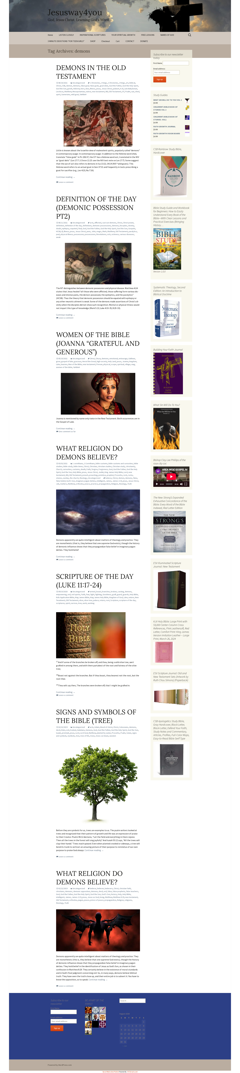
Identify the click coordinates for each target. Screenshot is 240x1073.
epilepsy (65, 228)
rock (125, 475)
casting (121, 591)
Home (50, 35)
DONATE (144, 41)
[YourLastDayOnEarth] (88, 1031)
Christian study (119, 466)
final (80, 228)
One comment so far (67, 431)
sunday (66, 478)
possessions (90, 234)
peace (87, 484)
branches (106, 591)
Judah (101, 472)
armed (92, 591)
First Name (157, 63)
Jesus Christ (107, 88)
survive (74, 603)
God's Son (70, 481)
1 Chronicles (95, 83)
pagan (80, 900)
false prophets (119, 891)
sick (109, 234)
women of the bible (64, 367)
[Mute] (181, 484)
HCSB (58, 231)
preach (85, 475)
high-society (102, 361)
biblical (132, 83)
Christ (58, 85)
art (127, 83)
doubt (58, 228)
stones (59, 478)
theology (83, 478)
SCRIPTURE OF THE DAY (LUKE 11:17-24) (94, 580)
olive (81, 600)
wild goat (75, 94)
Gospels (131, 228)
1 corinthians (77, 463)
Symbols (71, 736)
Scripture (114, 600)
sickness (115, 234)
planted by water (104, 733)
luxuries (64, 364)
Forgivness (103, 469)
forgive (95, 469)
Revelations (101, 234)
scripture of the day (127, 600)
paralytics (133, 231)
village (127, 364)
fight (92, 594)
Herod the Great (89, 361)
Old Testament (115, 91)
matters (63, 484)
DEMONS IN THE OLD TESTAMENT (91, 71)
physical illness (67, 234)
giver (58, 361)
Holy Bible (77, 472)
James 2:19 (117, 481)
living (102, 897)
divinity (131, 225)
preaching (93, 475)
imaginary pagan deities (86, 481)
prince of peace (96, 900)
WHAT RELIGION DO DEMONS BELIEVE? (89, 452)
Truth (130, 484)
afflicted (97, 222)
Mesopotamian (78, 91)
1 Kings (104, 83)
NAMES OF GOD (167, 35)
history (114, 894)
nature (131, 597)
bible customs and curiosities (120, 463)
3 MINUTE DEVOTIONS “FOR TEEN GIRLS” (66, 41)
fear (87, 594)
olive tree (88, 600)
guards (126, 594)
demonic (68, 891)
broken (114, 591)
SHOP (92, 41)
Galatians (81, 730)
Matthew (68, 91)
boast (98, 591)
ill (62, 231)
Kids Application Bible (65, 597)
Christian (93, 466)
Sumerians (65, 94)
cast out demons (109, 222)
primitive (102, 475)
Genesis (89, 730)
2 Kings (122, 83)
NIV (107, 91)
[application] (171, 477)
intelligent (101, 481)
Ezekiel (73, 730)
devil (58, 730)
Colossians (123, 727)
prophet (110, 475)
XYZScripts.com (132, 1072)
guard (119, 594)
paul (58, 234)
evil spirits (76, 594)
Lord (126, 472)
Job (57, 484)
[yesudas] (95, 1010)
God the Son (61, 88)
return (102, 600)
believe (108, 478)
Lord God (84, 733)
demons (76, 85)
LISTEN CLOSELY (66, 35)
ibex (87, 88)
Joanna (125, 361)
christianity (130, 466)
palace (96, 600)
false (135, 478)
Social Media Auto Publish (110, 1072)
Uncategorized (78, 83)
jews (89, 231)
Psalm (127, 91)
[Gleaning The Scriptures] (88, 1024)
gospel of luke (67, 361)
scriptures (60, 603)
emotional (113, 358)
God (84, 228)
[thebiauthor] (102, 1010)
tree (80, 603)
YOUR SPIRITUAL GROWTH (123, 35)
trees (92, 736)
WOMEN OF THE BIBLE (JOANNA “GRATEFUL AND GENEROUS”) (98, 343)
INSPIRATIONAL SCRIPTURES (93, 35)
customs (76, 469)
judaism (116, 88)
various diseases (127, 234)
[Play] (157, 484)
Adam (96, 727)
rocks (130, 475)
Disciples (123, 225)
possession (79, 234)
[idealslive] (102, 1017)
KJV (121, 88)
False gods (94, 85)
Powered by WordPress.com (60, 1065)
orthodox (80, 484)
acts (91, 222)
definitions (87, 225)
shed (137, 91)
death (83, 469)
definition (60, 225)
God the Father (115, 85)
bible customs (102, 463)
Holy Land (112, 361)
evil (69, 594)
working (91, 603)
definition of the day (73, 225)
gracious (77, 361)
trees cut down (102, 736)
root (107, 600)
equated (73, 228)
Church (59, 469)
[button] (91, 635)
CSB (63, 85)
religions (128, 900)
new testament (98, 91)
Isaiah (58, 733)
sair (132, 91)
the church (74, 478)
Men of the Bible (75, 364)
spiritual (120, 364)
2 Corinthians (89, 463)
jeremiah (65, 733)
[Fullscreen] (185, 484)
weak (58, 237)
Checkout (105, 41)
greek (69, 88)
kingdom (133, 361)
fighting (98, 594)
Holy (120, 894)
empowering (61, 594)
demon (69, 85)
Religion (114, 484)
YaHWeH (83, 94)
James (109, 481)
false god (85, 85)
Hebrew (76, 88)
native (88, 91)
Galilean (131, 358)
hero (83, 88)
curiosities (67, 469)
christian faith (125, 888)
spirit (58, 94)
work (85, 603)
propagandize (104, 484)
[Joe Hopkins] (95, 1024)
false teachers (132, 891)
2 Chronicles (113, 83)
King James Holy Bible (114, 472)
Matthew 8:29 (118, 897)
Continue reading (65, 177)
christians (60, 891)
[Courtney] (102, 1024)
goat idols (104, 85)
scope (113, 364)
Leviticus (59, 91)
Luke (58, 364)
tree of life (84, 736)
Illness (92, 88)
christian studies (105, 466)
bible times (78, 466)
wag (133, 364)
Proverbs (118, 475)
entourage (123, 358)
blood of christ (106, 727)
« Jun (125, 1046)
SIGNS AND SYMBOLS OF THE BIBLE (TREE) (96, 716)
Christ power (128, 222)
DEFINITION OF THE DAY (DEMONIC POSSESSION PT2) (96, 207)
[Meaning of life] (88, 1010)
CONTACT (130, 41)
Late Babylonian (130, 88)
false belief (60, 481)
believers (109, 888)
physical (106, 364)
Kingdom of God (116, 597)
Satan (129, 733)
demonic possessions (102, 225)
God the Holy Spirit (130, 85)
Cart (118, 41)
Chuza (98, 358)
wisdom (112, 736)
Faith (89, 469)
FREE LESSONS (147, 35)
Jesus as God (93, 897)
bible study (68, 466)
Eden (63, 730)
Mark (104, 231)
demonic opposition (81, 891)
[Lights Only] (95, 1017)
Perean (99, 364)
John (94, 231)
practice (94, 484)
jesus (98, 88)
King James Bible (82, 597)
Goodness (107, 594)
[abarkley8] (88, 1017)
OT (123, 91)
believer (100, 888)
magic (99, 231)
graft (114, 594)
